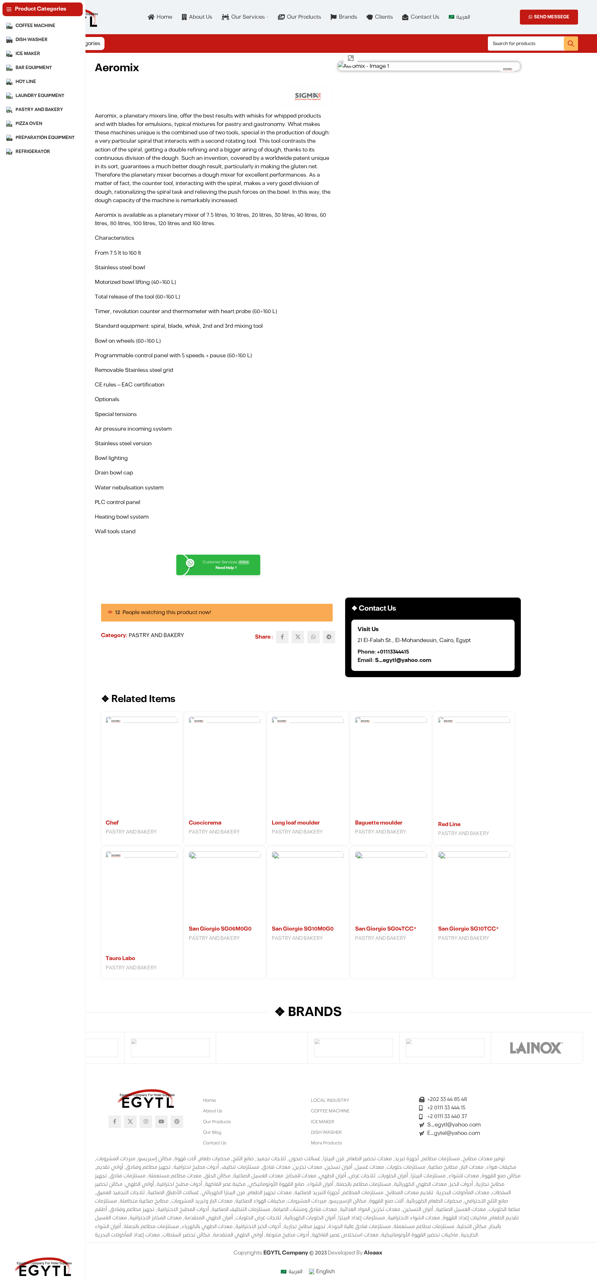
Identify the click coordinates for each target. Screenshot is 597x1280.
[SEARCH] (571, 43)
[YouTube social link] (161, 1122)
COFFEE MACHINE (330, 1111)
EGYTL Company (286, 1253)
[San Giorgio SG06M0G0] (225, 887)
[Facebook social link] (282, 637)
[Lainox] (536, 1047)
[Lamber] (445, 1047)
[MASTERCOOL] (353, 1047)
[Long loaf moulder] (308, 767)
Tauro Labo (120, 958)
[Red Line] (474, 767)
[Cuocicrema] (225, 767)
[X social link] (298, 637)
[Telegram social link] (329, 637)
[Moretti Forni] (170, 1047)
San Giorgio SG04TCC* (385, 929)
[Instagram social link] (146, 1122)
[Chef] (142, 767)
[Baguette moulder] (391, 767)
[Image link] (146, 1098)
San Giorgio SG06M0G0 (220, 929)
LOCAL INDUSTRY (330, 1100)
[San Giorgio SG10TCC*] (474, 887)
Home (209, 1100)
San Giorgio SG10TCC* (468, 929)
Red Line (449, 824)
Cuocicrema (205, 823)
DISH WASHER (326, 1132)
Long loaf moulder (296, 823)
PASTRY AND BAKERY (156, 635)
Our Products (217, 1121)
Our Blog (212, 1132)
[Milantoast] (262, 1047)
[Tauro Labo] (142, 902)
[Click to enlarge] (351, 58)
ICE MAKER (322, 1121)
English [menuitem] (325, 1271)
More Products (326, 1143)
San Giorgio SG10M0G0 (303, 929)
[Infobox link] (433, 645)
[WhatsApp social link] (313, 637)
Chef (112, 823)
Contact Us (214, 1143)
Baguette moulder (378, 823)
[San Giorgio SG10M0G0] (308, 887)
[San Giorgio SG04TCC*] (391, 887)
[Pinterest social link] (177, 1122)
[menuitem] (459, 17)
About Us (212, 1111)
